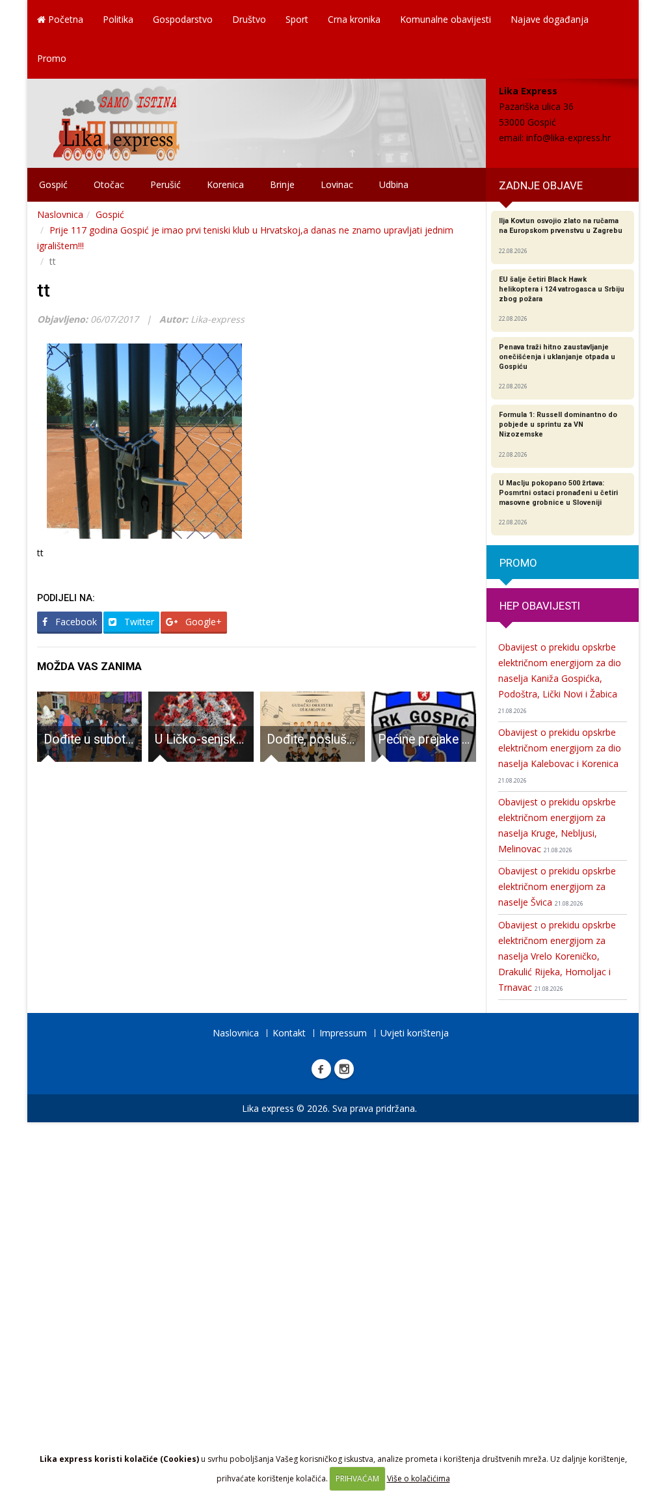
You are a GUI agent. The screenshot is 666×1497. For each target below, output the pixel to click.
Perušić (165, 184)
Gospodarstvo (183, 19)
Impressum (343, 1033)
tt (43, 290)
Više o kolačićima (418, 1478)
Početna (64, 19)
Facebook (75, 621)
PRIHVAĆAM (357, 1478)
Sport (297, 19)
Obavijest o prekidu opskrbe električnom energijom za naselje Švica (557, 886)
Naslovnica (60, 214)
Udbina (393, 184)
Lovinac (337, 184)
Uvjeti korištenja (414, 1033)
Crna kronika (354, 19)
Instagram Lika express (344, 1069)
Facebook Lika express (321, 1069)
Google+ (202, 621)
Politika (118, 19)
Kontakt (289, 1033)
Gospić (53, 184)
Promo (51, 58)
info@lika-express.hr (568, 137)
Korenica (225, 184)
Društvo (249, 19)
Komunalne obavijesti (445, 19)
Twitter (138, 621)
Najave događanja (550, 19)
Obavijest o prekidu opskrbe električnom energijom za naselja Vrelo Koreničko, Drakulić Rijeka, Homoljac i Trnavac (557, 956)
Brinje (282, 184)
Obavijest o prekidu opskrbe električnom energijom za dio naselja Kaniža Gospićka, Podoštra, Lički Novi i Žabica (559, 678)
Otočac (109, 184)
